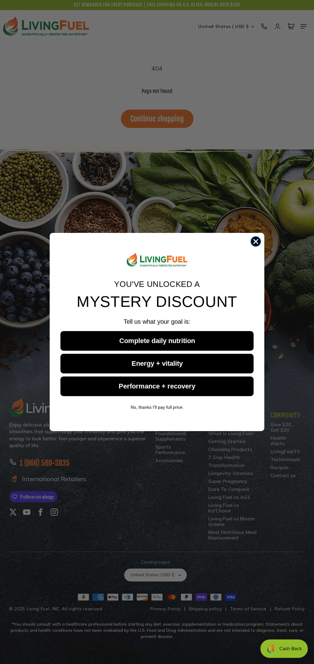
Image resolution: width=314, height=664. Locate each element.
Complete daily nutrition (157, 341)
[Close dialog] (256, 241)
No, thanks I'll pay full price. (157, 407)
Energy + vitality (157, 363)
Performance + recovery (157, 386)
